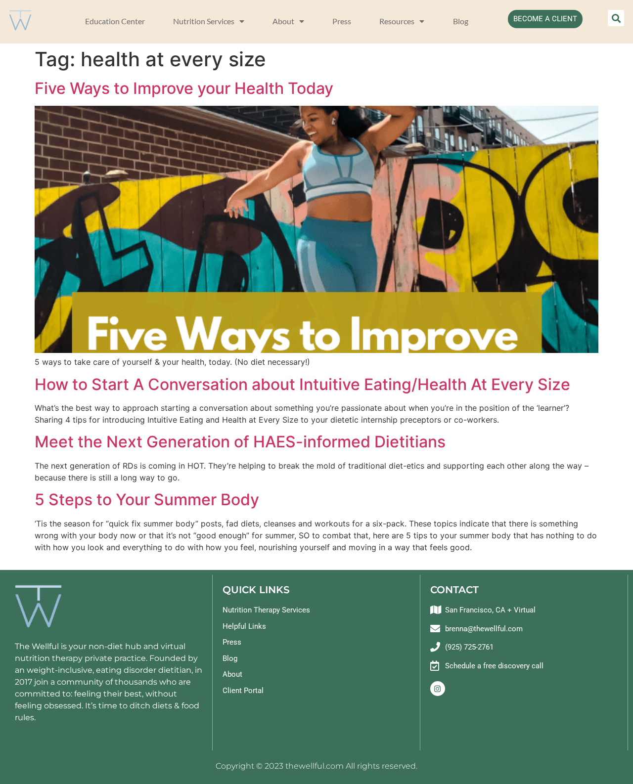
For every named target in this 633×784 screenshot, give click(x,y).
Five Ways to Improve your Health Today (186, 88)
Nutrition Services (203, 21)
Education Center (115, 21)
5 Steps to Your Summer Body (147, 499)
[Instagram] (437, 688)
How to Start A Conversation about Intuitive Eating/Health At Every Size (302, 384)
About (283, 21)
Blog (460, 21)
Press (341, 21)
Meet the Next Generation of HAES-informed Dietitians (240, 441)
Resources (396, 21)
